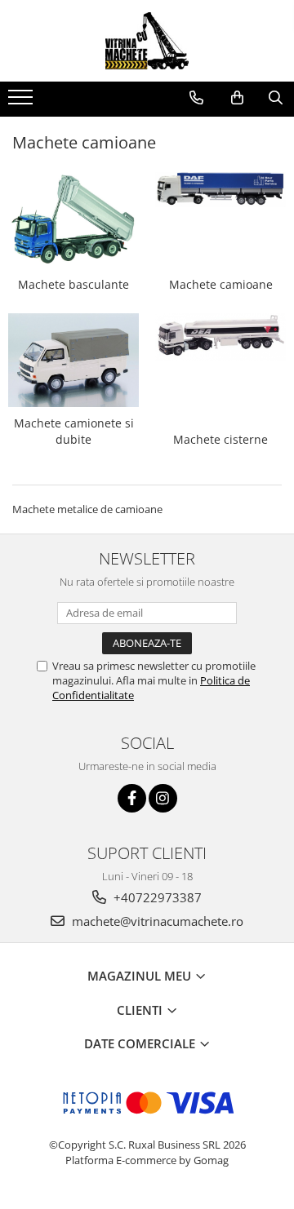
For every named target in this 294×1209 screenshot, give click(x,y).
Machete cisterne (220, 439)
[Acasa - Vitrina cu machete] (147, 40)
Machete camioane (221, 284)
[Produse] (22, 102)
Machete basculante (73, 284)
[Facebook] (132, 798)
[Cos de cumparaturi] (237, 98)
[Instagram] (163, 798)
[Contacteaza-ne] (196, 98)
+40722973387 (156, 897)
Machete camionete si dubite (74, 431)
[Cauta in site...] (275, 98)
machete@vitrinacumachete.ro (156, 921)
